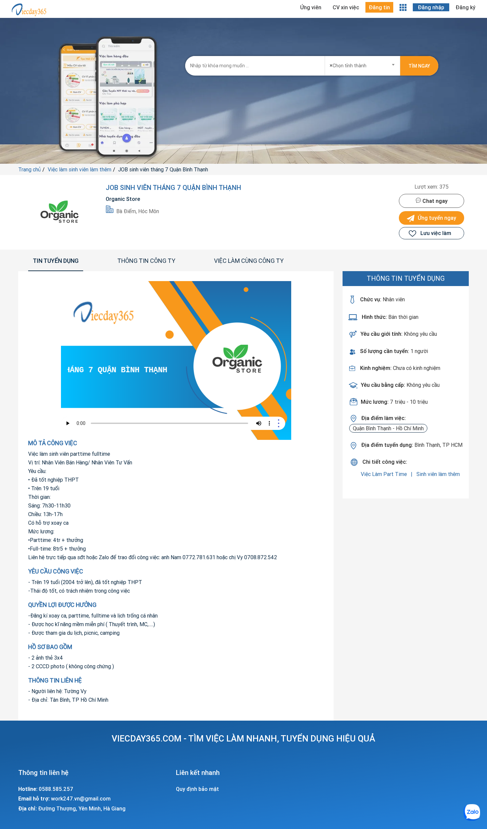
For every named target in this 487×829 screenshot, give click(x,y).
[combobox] (362, 63)
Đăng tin (379, 7)
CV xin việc (346, 7)
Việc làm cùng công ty (249, 261)
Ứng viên (310, 7)
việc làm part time (384, 474)
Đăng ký (465, 7)
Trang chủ (29, 169)
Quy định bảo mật (197, 789)
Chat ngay (434, 201)
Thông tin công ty (146, 261)
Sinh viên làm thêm (438, 474)
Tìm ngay (419, 66)
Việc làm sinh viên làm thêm (79, 169)
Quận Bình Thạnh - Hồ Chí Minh (388, 428)
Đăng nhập (431, 7)
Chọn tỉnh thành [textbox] (348, 65)
